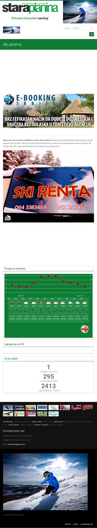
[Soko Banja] (42, 408)
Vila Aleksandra (8, 422)
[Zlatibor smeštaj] (20, 408)
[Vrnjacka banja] (20, 414)
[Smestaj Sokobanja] (8, 414)
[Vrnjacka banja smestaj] (42, 414)
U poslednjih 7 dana (48, 390)
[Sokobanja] (31, 408)
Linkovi (75, 524)
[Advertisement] (48, 71)
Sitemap (68, 524)
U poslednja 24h (49, 381)
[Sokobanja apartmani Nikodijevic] (65, 408)
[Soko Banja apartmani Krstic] (88, 408)
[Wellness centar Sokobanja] (54, 414)
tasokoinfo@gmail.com (16, 444)
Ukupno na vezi (48, 371)
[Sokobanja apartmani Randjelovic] (77, 408)
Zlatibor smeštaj (37, 422)
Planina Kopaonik (13, 425)
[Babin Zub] (8, 408)
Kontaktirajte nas (87, 524)
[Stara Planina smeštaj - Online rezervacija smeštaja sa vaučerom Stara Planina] (48, 111)
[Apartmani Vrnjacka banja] (31, 414)
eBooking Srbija (58, 422)
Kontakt (67, 28)
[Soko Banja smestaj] (54, 408)
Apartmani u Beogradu (41, 425)
